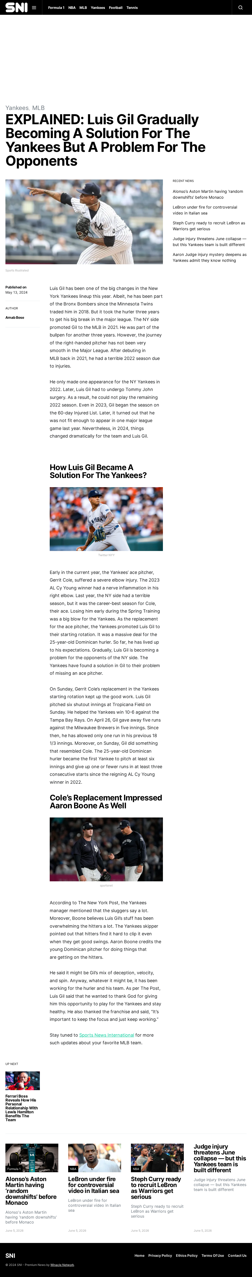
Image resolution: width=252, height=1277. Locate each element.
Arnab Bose (14, 317)
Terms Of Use (213, 1255)
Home (139, 1255)
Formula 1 (56, 7)
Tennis (132, 7)
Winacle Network (62, 1265)
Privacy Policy (160, 1255)
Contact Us (237, 1255)
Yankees (98, 7)
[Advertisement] (126, 59)
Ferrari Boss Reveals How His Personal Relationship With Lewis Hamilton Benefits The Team (21, 1108)
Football (116, 7)
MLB (83, 7)
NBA (72, 7)
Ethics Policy (187, 1255)
